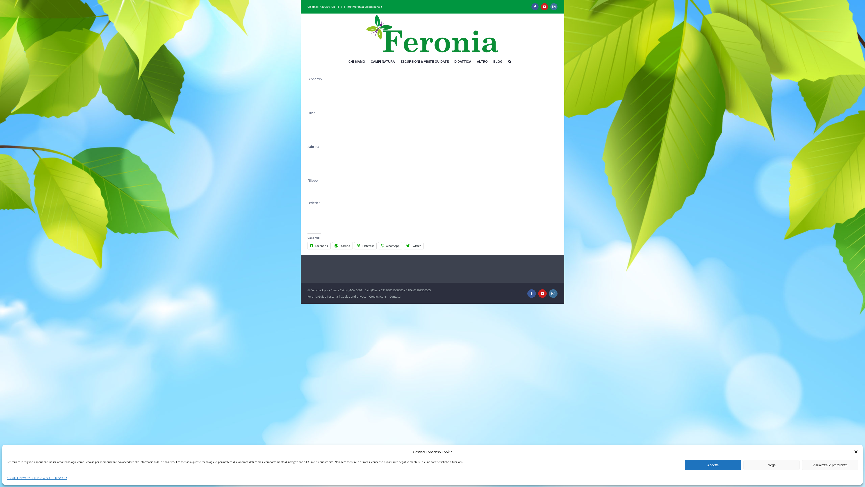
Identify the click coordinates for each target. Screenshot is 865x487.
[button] (856, 452)
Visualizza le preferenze (830, 465)
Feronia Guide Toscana (322, 296)
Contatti (395, 296)
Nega (772, 465)
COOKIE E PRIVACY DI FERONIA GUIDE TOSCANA (37, 478)
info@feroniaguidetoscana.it (364, 7)
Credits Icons (378, 296)
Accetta (713, 465)
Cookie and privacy (353, 296)
